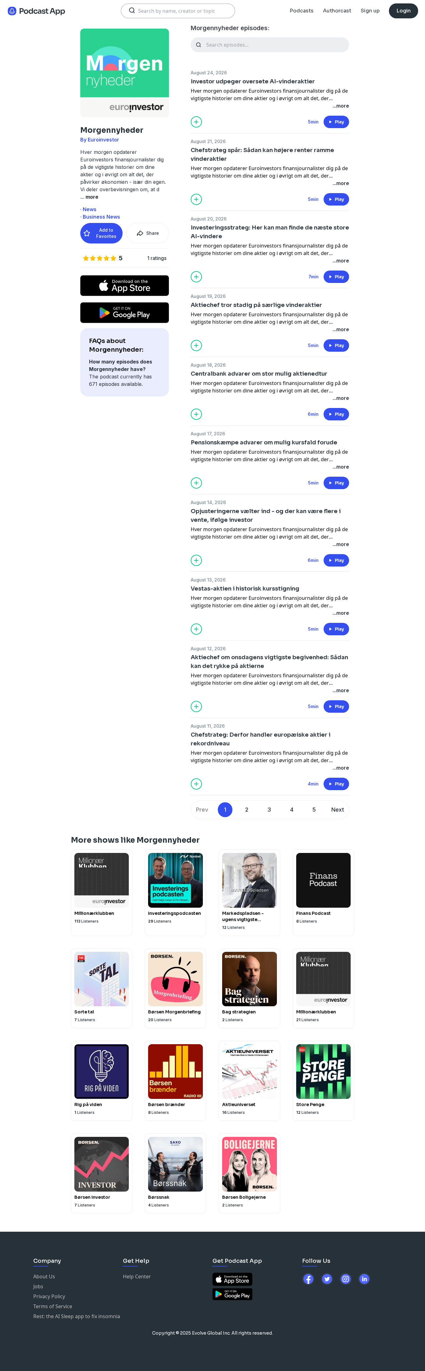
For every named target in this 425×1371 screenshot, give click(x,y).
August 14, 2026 (208, 502)
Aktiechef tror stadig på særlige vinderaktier (256, 305)
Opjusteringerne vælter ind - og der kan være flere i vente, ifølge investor (266, 515)
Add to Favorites (106, 233)
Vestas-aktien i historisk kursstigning (245, 588)
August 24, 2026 (209, 72)
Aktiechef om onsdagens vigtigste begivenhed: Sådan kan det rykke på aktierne (269, 661)
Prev (202, 809)
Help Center (137, 1276)
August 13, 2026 (208, 579)
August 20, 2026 (209, 218)
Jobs (38, 1286)
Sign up (370, 10)
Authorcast (337, 10)
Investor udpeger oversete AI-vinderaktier (253, 81)
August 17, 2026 (208, 433)
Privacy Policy (49, 1296)
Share (152, 233)
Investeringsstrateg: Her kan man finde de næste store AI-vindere (270, 232)
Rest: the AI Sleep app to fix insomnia (76, 1316)
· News (88, 209)
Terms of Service (52, 1306)
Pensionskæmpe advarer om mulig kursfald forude (264, 442)
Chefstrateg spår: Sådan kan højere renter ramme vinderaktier (262, 154)
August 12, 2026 (208, 648)
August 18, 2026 (208, 365)
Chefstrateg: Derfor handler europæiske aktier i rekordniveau (260, 739)
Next (337, 809)
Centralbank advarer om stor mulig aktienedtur (259, 373)
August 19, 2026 (208, 296)
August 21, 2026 (208, 141)
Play (339, 122)
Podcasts (302, 10)
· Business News (100, 217)
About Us (44, 1276)
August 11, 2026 (208, 726)
